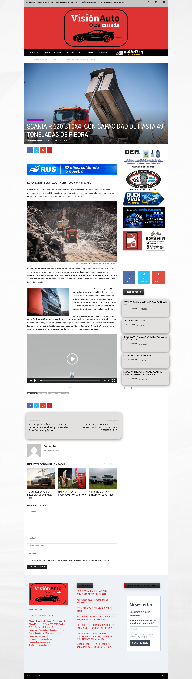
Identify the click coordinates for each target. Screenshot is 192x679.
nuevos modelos (54, 393)
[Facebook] (139, 3)
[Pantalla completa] (115, 382)
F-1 (80, 52)
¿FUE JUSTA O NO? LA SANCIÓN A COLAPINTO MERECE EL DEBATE (92, 593)
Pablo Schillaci (36, 141)
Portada (33, 52)
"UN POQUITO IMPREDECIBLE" (135, 320)
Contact (162, 676)
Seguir (144, 272)
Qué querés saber (89, 2)
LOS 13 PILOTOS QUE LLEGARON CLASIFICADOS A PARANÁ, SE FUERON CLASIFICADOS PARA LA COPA (94, 636)
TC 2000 (70, 52)
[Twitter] (154, 3)
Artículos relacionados (40, 464)
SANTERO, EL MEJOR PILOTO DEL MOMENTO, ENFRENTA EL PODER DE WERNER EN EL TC (101, 427)
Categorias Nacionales (36, 2)
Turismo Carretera (52, 52)
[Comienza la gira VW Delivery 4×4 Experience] (103, 478)
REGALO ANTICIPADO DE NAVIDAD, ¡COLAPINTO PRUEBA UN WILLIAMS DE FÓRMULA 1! (142, 373)
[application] (72, 358)
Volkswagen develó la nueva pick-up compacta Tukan (39, 494)
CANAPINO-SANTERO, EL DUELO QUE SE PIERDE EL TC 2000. (145, 303)
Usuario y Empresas (96, 52)
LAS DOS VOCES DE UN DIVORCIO (137, 355)
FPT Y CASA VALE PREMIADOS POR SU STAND (72, 493)
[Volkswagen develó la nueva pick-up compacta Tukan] (41, 478)
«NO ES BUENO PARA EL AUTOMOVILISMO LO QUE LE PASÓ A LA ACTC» (145, 338)
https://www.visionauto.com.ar (41, 615)
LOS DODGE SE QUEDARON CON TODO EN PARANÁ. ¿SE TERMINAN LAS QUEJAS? (95, 626)
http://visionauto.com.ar (51, 450)
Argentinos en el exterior (113, 2)
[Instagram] (147, 3)
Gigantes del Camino (40, 59)
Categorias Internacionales (64, 2)
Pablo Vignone (129, 324)
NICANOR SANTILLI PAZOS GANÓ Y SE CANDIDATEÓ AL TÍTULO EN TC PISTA (94, 645)
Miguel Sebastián (130, 308)
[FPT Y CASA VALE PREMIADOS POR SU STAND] (72, 478)
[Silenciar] (111, 382)
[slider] (70, 380)
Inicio (29, 59)
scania (65, 393)
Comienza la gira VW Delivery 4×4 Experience (101, 493)
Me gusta (129, 272)
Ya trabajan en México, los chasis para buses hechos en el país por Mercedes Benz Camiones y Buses (48, 427)
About (154, 676)
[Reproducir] (33, 382)
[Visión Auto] (96, 28)
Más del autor (60, 464)
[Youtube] (162, 3)
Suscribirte (158, 272)
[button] (163, 53)
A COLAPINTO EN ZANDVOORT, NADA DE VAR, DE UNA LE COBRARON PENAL (95, 618)
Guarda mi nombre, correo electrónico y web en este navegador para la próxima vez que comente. (69, 560)
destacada (42, 393)
